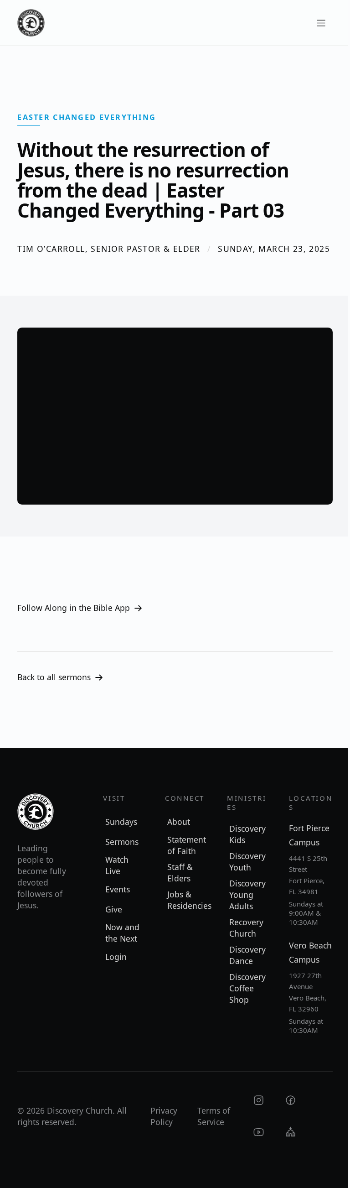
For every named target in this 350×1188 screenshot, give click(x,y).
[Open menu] (321, 22)
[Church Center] (290, 1132)
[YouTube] (258, 1132)
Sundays (121, 821)
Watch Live (117, 865)
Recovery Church (246, 928)
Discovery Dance (247, 955)
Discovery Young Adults (247, 895)
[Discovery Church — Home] (31, 22)
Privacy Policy (163, 1116)
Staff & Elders (180, 872)
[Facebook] (290, 1100)
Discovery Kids (247, 834)
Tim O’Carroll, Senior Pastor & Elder (108, 248)
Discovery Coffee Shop (247, 988)
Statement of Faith (186, 845)
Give (113, 909)
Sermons (122, 841)
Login (116, 956)
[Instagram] (258, 1100)
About (178, 821)
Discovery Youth (247, 861)
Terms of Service (213, 1116)
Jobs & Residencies (188, 900)
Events (117, 889)
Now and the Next (122, 933)
